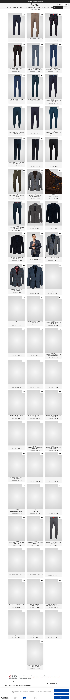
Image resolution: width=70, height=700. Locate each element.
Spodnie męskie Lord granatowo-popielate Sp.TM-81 (35, 385)
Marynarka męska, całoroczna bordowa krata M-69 (17, 323)
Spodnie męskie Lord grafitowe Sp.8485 (16, 385)
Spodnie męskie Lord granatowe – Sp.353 (17, 416)
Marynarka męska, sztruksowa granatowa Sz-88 (17, 258)
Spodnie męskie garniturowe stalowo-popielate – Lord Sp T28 (17, 635)
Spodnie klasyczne (41, 7)
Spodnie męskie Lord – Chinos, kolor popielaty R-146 (53, 480)
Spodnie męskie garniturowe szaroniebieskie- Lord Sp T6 (35, 635)
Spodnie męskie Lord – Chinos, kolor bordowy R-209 (35, 543)
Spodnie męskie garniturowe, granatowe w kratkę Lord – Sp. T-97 (17, 100)
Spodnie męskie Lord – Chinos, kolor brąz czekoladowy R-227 (53, 196)
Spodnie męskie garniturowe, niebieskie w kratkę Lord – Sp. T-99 (53, 69)
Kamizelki (22, 7)
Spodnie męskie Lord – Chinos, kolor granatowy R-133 (35, 164)
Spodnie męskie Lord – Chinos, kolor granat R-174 (53, 101)
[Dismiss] (69, 1)
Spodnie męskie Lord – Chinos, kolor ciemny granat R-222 (16, 228)
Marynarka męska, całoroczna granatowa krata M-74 (35, 260)
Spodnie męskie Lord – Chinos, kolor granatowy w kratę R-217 (53, 355)
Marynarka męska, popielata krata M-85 (53, 258)
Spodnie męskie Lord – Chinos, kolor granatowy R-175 (53, 133)
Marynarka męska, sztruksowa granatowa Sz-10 (53, 226)
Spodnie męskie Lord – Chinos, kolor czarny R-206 (53, 164)
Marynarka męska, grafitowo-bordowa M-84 (17, 290)
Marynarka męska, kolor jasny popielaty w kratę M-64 (35, 196)
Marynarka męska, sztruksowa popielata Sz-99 (35, 226)
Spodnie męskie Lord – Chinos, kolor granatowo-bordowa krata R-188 (16, 511)
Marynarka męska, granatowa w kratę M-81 (35, 291)
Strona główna (33, 9)
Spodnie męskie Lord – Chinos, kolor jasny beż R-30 (35, 354)
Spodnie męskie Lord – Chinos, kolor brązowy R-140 (53, 416)
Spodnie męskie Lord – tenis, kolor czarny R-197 (35, 511)
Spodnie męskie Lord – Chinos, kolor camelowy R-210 (16, 543)
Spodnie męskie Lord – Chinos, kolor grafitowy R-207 (16, 575)
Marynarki (15, 7)
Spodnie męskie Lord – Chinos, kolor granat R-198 (16, 39)
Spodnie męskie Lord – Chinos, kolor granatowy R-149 (35, 322)
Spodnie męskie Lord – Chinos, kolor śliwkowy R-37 (16, 478)
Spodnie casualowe (30, 7)
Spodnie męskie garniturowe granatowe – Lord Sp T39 (35, 605)
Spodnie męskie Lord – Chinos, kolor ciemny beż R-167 (35, 39)
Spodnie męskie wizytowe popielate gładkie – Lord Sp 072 (35, 666)
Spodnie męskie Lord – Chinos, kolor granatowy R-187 (16, 133)
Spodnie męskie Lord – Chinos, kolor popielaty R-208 (53, 543)
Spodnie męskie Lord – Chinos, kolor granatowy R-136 (16, 163)
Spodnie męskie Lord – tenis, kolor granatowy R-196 (53, 511)
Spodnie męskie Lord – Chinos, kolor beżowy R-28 (16, 354)
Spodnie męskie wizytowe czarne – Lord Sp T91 (53, 635)
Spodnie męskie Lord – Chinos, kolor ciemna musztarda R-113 (53, 448)
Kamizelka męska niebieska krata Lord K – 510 (17, 605)
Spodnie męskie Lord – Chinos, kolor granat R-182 (35, 131)
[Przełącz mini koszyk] (66, 4)
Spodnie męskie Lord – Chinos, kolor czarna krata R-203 (16, 69)
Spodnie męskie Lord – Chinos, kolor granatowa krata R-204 (53, 39)
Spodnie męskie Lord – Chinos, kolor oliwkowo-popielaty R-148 (35, 480)
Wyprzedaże (50, 7)
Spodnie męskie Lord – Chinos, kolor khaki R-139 (16, 196)
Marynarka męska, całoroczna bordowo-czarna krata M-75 (53, 291)
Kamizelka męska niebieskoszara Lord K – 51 (53, 573)
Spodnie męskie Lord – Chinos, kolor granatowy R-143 (53, 323)
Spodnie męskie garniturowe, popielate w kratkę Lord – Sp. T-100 (35, 69)
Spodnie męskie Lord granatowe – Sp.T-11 (35, 416)
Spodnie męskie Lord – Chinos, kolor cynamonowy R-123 (35, 448)
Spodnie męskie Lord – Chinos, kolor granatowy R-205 (35, 575)
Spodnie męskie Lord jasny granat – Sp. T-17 (17, 446)
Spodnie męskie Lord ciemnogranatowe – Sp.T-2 (53, 385)
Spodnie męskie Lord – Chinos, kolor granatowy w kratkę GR (35, 100)
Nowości (9, 7)
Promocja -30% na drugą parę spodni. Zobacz (35, 1)
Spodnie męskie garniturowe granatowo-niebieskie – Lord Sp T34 (53, 605)
